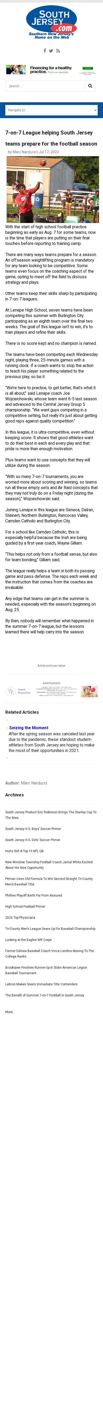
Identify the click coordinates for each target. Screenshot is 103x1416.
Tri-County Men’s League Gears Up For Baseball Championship (50, 929)
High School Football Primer (25, 906)
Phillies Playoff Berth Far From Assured (33, 895)
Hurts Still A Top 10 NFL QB (24, 851)
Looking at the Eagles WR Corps (28, 940)
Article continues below (51, 665)
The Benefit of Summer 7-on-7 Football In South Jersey (44, 995)
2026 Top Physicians (20, 918)
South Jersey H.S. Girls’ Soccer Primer (32, 840)
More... (10, 1012)
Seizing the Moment (28, 728)
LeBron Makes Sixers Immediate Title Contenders (41, 984)
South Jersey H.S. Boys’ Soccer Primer (33, 829)
